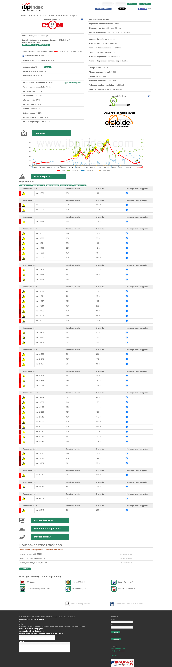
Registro (145, 4)
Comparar (25, 568)
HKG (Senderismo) (29, 45)
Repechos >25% (79, 185)
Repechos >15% (52, 185)
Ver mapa (40, 133)
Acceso (131, 4)
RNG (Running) (44, 45)
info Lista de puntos (74, 83)
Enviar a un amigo (103, 9)
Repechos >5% (25, 185)
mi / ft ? (48, 67)
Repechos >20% (66, 185)
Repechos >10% (38, 185)
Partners (114, 656)
